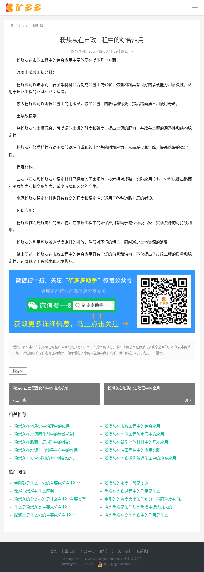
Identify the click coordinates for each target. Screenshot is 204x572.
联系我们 (143, 551)
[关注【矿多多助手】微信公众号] (102, 273)
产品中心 (87, 551)
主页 (21, 25)
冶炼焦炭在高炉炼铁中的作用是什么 (136, 515)
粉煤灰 (18, 371)
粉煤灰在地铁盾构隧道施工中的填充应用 (140, 458)
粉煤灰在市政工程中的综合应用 (132, 426)
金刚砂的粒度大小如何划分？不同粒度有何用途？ (145, 499)
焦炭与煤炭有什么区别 (34, 491)
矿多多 (125, 559)
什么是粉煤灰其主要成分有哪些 (42, 507)
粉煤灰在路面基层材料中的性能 (42, 442)
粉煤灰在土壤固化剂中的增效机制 (44, 434)
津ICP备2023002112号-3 (79, 564)
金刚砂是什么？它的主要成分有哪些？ (48, 483)
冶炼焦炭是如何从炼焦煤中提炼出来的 (138, 507)
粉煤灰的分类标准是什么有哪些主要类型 (50, 499)
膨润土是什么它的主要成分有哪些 (44, 515)
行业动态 (69, 551)
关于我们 (125, 551)
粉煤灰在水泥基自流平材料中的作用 (46, 450)
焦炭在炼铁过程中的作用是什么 (132, 491)
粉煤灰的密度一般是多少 (126, 483)
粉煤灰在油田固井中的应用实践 (132, 450)
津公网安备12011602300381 (123, 564)
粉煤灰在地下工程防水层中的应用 (134, 434)
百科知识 (36, 25)
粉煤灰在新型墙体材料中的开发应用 (136, 442)
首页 (53, 551)
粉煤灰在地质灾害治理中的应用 (42, 426)
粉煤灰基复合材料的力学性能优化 (44, 458)
